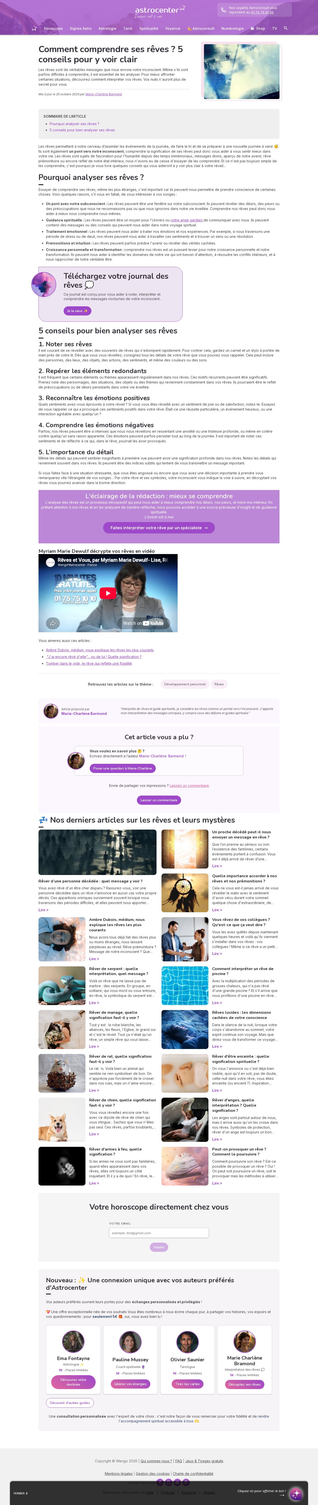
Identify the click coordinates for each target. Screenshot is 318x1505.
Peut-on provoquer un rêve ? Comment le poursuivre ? (239, 1152)
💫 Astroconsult (200, 28)
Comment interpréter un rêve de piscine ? (243, 971)
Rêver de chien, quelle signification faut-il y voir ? (122, 1102)
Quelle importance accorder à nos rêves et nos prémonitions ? (244, 878)
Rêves (219, 684)
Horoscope (53, 28)
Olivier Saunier (187, 1360)
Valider (159, 1247)
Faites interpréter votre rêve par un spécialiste (156, 527)
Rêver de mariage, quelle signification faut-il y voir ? (114, 1015)
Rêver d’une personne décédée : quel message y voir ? (91, 881)
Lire (42, 910)
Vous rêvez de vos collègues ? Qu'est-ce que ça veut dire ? (241, 922)
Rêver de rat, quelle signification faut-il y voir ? (120, 1059)
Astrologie (107, 28)
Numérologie (232, 28)
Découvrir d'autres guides (70, 1402)
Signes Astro (81, 28)
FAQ (178, 1461)
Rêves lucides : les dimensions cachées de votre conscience (241, 1015)
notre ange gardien (187, 220)
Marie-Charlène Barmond (103, 94)
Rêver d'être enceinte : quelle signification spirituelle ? (240, 1059)
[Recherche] (285, 29)
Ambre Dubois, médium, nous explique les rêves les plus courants (100, 650)
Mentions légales (119, 1473)
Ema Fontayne (73, 1358)
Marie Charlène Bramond (244, 1360)
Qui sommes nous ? (156, 1461)
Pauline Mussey (130, 1360)
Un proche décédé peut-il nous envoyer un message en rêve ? (241, 834)
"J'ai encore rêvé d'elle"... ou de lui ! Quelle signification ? (94, 657)
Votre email (120, 1223)
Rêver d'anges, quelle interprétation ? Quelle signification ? (234, 1105)
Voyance (172, 28)
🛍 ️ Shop (258, 28)
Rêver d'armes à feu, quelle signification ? (115, 1152)
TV (274, 28)
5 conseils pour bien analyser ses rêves (82, 130)
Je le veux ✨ (77, 311)
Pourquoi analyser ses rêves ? (75, 124)
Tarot (127, 28)
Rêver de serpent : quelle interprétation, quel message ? (118, 971)
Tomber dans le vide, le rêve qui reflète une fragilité (89, 663)
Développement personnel (185, 684)
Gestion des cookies (153, 1473)
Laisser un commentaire (159, 800)
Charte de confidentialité (193, 1473)
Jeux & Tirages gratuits (204, 1461)
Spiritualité (148, 28)
